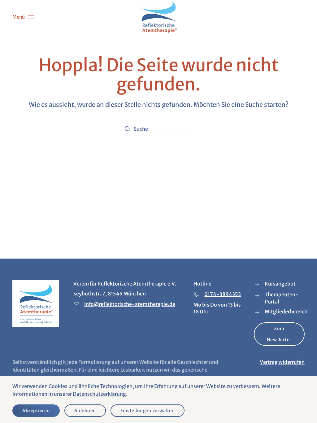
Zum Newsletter (279, 334)
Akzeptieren (36, 410)
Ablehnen (85, 410)
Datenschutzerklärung (99, 394)
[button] (23, 17)
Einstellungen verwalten (147, 410)
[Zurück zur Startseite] (159, 17)
